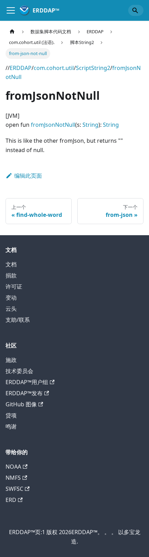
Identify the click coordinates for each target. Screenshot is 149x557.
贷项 (11, 415)
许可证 (14, 286)
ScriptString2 (93, 68)
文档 (11, 264)
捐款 (11, 275)
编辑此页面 (28, 175)
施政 (11, 360)
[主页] (12, 31)
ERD (11, 500)
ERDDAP (21, 68)
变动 (11, 297)
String (90, 125)
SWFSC (14, 489)
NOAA (13, 466)
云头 (11, 308)
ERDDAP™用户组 (27, 382)
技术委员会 (19, 371)
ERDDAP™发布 (24, 393)
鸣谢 (11, 426)
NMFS (13, 477)
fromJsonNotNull (53, 125)
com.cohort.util (54, 68)
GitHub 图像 (21, 404)
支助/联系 (18, 320)
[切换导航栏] (11, 10)
